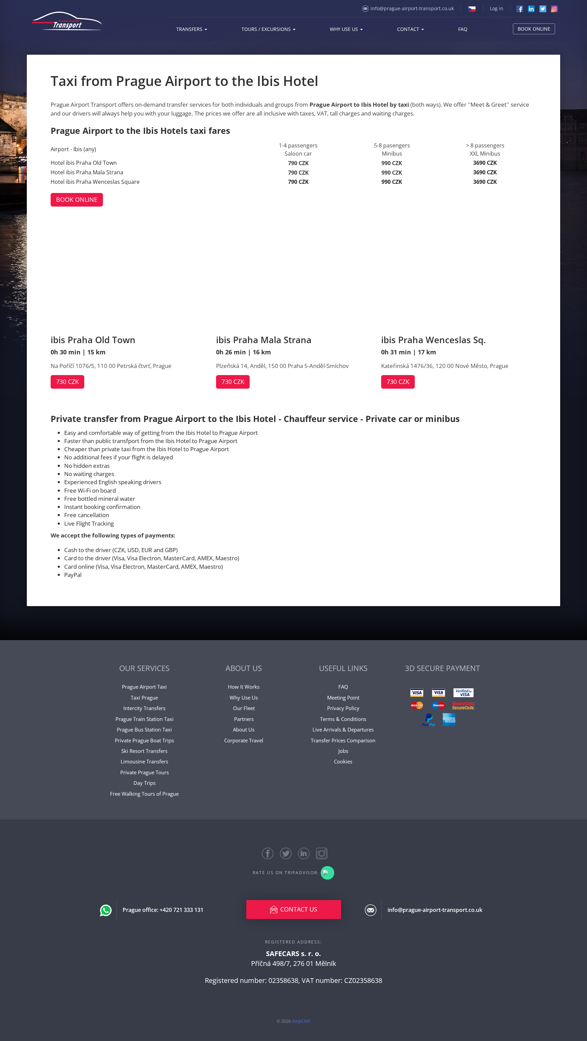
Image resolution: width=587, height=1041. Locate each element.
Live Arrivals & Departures (343, 729)
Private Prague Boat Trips (144, 740)
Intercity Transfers (144, 708)
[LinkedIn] (531, 8)
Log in (496, 8)
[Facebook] (520, 8)
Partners (244, 719)
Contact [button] (409, 29)
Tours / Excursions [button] (267, 29)
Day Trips (145, 782)
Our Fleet (244, 708)
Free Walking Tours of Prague (144, 793)
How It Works (244, 686)
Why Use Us (244, 697)
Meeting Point (343, 697)
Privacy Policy (343, 708)
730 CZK (67, 381)
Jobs (343, 750)
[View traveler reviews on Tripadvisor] (327, 873)
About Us (243, 729)
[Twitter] (543, 8)
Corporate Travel (243, 740)
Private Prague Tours (144, 772)
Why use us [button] (344, 29)
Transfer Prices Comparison (343, 740)
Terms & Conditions (343, 719)
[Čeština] (472, 8)
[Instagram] (554, 8)
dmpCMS (301, 1021)
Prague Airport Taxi (144, 686)
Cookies (343, 761)
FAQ (462, 29)
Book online (534, 28)
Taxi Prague (144, 697)
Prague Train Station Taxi (144, 719)
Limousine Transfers (144, 761)
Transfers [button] (190, 29)
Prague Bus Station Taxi (144, 729)
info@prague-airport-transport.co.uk (412, 8)
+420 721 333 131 (181, 910)
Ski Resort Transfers (144, 750)
